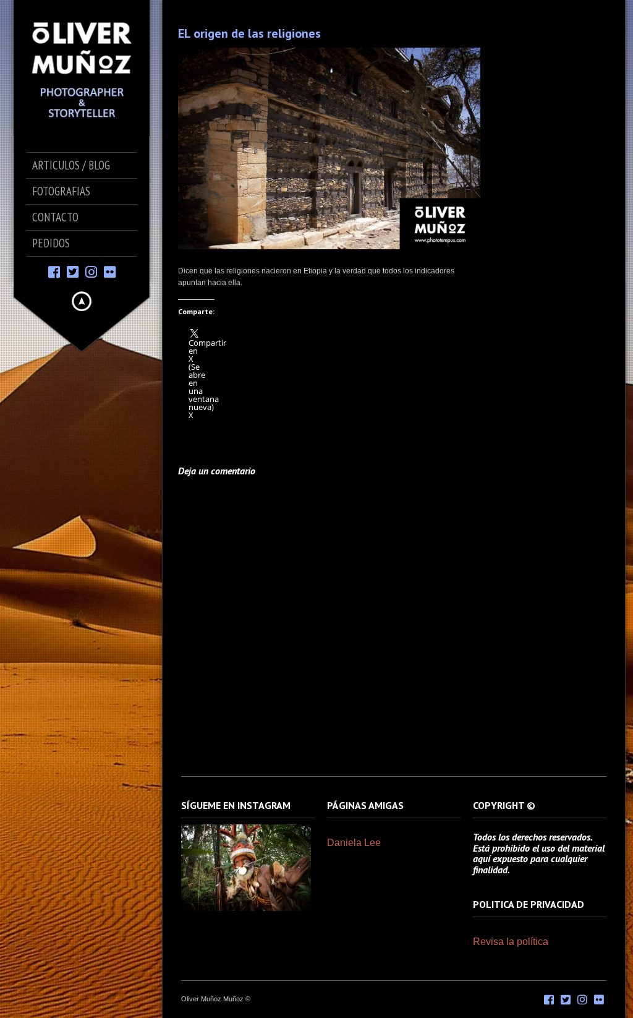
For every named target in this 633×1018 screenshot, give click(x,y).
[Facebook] (54, 271)
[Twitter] (72, 271)
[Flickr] (109, 271)
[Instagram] (91, 271)
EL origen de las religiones (249, 33)
